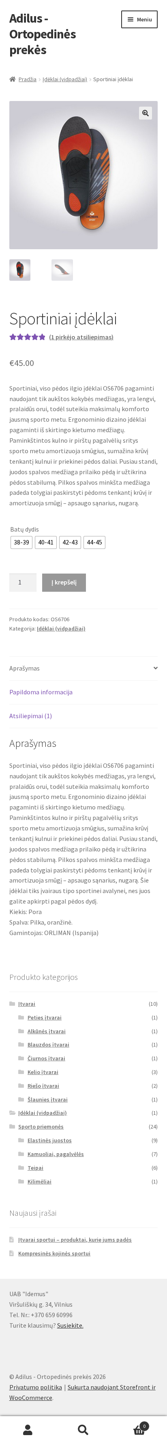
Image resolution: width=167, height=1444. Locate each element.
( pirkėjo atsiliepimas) (81, 337)
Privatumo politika (35, 1387)
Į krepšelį (64, 582)
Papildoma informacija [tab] (41, 692)
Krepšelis (128, 1423)
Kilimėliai (39, 1181)
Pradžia (27, 79)
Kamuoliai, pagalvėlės (56, 1154)
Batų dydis (24, 529)
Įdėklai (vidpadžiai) (65, 79)
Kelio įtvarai (43, 1072)
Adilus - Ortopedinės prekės (42, 34)
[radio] (21, 542)
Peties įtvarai (45, 1017)
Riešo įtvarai (43, 1085)
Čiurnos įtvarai (46, 1058)
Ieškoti (83, 1430)
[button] (145, 113)
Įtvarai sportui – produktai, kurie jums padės (75, 1239)
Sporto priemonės (41, 1126)
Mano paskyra (28, 1430)
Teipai (35, 1167)
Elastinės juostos (50, 1140)
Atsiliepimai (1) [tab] (30, 716)
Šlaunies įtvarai (48, 1099)
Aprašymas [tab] (24, 668)
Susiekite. (70, 1325)
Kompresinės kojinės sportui (54, 1253)
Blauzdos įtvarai (48, 1044)
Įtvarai (26, 1003)
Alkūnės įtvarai (47, 1031)
